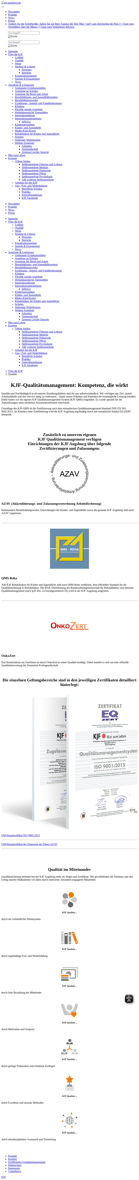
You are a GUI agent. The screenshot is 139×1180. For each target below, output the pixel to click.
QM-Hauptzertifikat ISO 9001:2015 (20, 835)
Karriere (12, 158)
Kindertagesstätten (25, 124)
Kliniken (19, 106)
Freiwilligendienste (32, 194)
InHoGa (26, 121)
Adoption (27, 146)
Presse (11, 20)
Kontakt (12, 14)
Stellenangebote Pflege (34, 173)
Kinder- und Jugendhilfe (28, 127)
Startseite (13, 51)
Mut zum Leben (16, 155)
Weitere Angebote (24, 143)
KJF (3, 1177)
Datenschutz (14, 1165)
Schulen (19, 136)
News (11, 17)
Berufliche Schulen (32, 188)
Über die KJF (15, 54)
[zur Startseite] (11, 2)
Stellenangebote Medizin (35, 167)
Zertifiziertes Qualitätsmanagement (26, 1162)
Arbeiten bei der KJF (26, 182)
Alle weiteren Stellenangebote (38, 179)
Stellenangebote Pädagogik (36, 170)
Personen (27, 69)
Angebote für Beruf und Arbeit (31, 94)
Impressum (14, 1168)
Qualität (19, 60)
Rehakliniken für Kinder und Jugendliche (37, 133)
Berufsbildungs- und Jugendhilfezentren (36, 97)
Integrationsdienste (25, 115)
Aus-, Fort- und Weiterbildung (31, 185)
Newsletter (14, 11)
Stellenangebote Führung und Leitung (42, 164)
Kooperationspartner (26, 75)
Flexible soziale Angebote (29, 109)
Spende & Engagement (27, 78)
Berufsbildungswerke (26, 100)
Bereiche (26, 72)
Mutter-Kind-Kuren (25, 130)
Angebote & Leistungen (21, 84)
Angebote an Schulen (26, 91)
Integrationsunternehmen (28, 118)
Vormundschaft (30, 149)
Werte (18, 63)
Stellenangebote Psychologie (37, 176)
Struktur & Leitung (25, 66)
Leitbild (19, 57)
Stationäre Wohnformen (27, 139)
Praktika (26, 191)
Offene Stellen (22, 161)
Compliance (14, 1171)
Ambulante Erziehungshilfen (30, 88)
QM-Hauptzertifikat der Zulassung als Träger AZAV (29, 844)
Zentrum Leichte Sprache (35, 152)
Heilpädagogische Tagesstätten (31, 112)
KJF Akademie (30, 198)
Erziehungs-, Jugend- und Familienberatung (38, 103)
